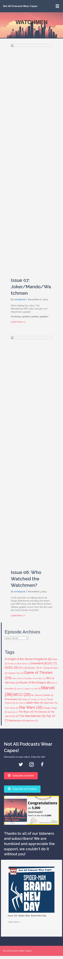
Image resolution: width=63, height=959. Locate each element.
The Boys (26, 711)
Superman (13, 712)
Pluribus (26, 699)
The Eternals (42, 711)
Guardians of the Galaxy (34, 678)
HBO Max (11, 682)
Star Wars (30, 707)
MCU (22, 694)
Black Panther (23, 664)
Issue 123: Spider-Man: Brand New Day (27, 915)
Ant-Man (12, 664)
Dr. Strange (46, 668)
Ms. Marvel (37, 695)
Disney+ (33, 667)
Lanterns (28, 689)
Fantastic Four (15, 673)
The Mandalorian (32, 716)
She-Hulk (20, 703)
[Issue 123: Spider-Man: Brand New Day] (31, 889)
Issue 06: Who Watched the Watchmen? (26, 579)
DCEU (11, 667)
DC (52, 663)
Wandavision (17, 720)
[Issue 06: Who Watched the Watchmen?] (31, 451)
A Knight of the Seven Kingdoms (28, 659)
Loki (37, 688)
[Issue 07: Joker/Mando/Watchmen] (31, 158)
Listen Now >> (18, 321)
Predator (35, 699)
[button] (20, 764)
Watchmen (32, 721)
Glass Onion (18, 678)
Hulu (54, 683)
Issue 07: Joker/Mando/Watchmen (31, 287)
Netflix (49, 695)
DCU (23, 667)
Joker (20, 689)
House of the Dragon (34, 682)
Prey (43, 699)
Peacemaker (13, 699)
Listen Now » (14, 922)
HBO (50, 678)
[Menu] (57, 6)
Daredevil (39, 663)
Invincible (10, 688)
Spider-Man (34, 702)
